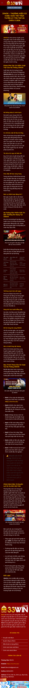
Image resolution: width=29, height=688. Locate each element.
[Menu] (2, 3)
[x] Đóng (3, 680)
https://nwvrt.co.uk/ (13, 663)
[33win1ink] (14, 3)
